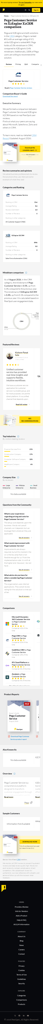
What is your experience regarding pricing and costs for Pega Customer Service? (16, 516)
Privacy (21, 966)
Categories (21, 995)
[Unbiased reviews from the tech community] (7, 10)
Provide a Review (21, 907)
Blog (21, 941)
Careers (21, 949)
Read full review (21, 404)
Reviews (9, 64)
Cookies (21, 970)
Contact (21, 954)
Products (21, 1004)
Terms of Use (22, 974)
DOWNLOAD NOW (30, 842)
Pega (26, 802)
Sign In (36, 10)
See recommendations (29, 420)
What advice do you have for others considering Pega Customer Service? (18, 578)
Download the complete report (29, 149)
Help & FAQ (21, 920)
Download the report (10, 96)
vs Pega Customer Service (21, 620)
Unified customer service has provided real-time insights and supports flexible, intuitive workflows (17, 375)
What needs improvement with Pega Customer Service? (17, 544)
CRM (12, 36)
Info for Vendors (21, 911)
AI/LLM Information (21, 924)
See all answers (24, 538)
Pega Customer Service (18, 81)
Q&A (26, 64)
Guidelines (21, 979)
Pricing (18, 64)
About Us (21, 936)
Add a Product (21, 916)
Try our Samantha (25, 2)
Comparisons (36, 64)
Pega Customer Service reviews (21, 88)
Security (21, 983)
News (21, 945)
